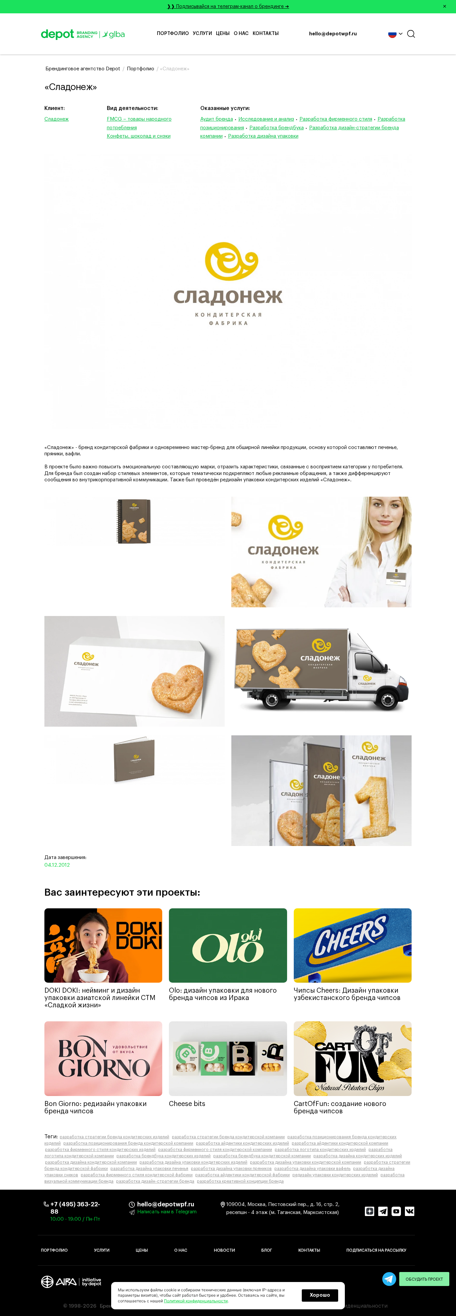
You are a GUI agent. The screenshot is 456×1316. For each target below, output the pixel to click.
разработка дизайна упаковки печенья (149, 1169)
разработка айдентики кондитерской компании (340, 1143)
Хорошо (320, 1295)
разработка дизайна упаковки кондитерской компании (305, 1162)
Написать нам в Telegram (167, 1211)
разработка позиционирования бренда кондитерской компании (128, 1143)
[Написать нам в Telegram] (389, 1279)
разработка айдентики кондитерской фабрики (242, 1175)
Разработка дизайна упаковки (263, 136)
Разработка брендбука (276, 127)
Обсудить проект (424, 1279)
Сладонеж (56, 119)
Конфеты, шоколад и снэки (139, 136)
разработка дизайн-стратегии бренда (155, 1181)
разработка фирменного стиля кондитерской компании (215, 1150)
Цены (223, 33)
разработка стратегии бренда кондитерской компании (228, 1137)
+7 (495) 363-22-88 (75, 1208)
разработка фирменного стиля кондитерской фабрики (137, 1175)
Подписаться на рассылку (376, 1250)
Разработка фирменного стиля (335, 119)
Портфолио (173, 33)
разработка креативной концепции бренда (240, 1181)
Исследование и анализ (266, 119)
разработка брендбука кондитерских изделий (164, 1156)
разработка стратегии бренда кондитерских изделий (114, 1137)
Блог (266, 1250)
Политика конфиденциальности (346, 1306)
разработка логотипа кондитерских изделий (320, 1150)
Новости (224, 1250)
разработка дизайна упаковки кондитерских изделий (193, 1162)
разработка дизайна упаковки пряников (231, 1169)
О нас (241, 33)
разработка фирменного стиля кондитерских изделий (100, 1150)
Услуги (202, 33)
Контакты (266, 33)
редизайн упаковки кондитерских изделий (335, 1175)
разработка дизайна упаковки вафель (312, 1169)
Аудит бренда (216, 119)
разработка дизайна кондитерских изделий (357, 1156)
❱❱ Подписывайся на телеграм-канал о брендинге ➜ (307, 6)
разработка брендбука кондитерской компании (262, 1156)
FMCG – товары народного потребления (139, 123)
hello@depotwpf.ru (333, 34)
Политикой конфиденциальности (196, 1300)
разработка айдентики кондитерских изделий (242, 1143)
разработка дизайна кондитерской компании (91, 1162)
